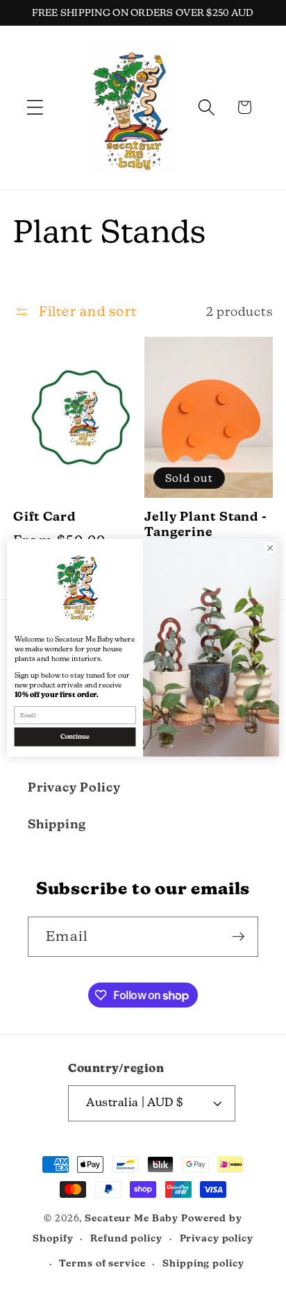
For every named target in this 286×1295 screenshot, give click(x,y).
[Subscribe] (238, 937)
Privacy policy (216, 1238)
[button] (35, 107)
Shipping (57, 824)
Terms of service (102, 1263)
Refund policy (126, 1238)
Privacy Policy (74, 787)
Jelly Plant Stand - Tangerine (205, 524)
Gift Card (44, 516)
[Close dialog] (270, 548)
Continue (75, 736)
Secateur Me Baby (131, 1217)
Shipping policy (203, 1263)
